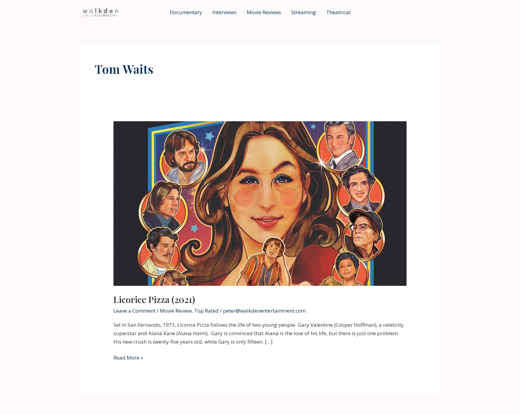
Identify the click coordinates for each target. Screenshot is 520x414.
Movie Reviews (264, 12)
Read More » (128, 358)
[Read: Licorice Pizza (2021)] (259, 202)
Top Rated (206, 310)
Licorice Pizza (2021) (154, 299)
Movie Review (176, 310)
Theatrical (338, 12)
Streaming (303, 12)
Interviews (224, 12)
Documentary (186, 12)
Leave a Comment (134, 310)
